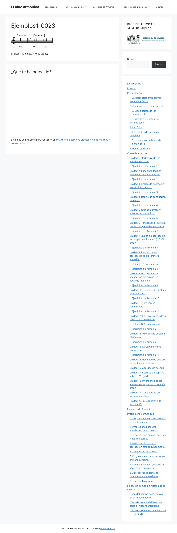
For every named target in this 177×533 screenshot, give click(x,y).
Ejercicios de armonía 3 (145, 192)
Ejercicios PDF (135, 83)
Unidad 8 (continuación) (145, 264)
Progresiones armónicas (135, 7)
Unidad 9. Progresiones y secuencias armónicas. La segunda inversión (144, 277)
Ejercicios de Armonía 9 (145, 285)
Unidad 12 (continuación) (146, 324)
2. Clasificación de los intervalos (147, 106)
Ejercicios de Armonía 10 (145, 298)
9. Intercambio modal (141, 481)
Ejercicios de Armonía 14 (145, 354)
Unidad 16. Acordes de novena (147, 368)
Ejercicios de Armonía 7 (145, 247)
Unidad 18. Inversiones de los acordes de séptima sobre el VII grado (147, 384)
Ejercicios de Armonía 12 (145, 329)
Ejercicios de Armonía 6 (145, 231)
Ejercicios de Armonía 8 (145, 268)
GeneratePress (107, 528)
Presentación (50, 7)
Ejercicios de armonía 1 (144, 166)
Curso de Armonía (75, 7)
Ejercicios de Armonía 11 (145, 311)
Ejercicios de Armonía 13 (145, 342)
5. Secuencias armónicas (143, 451)
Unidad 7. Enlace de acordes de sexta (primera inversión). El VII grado (147, 239)
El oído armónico (25, 7)
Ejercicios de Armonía (103, 7)
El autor (159, 7)
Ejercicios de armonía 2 (145, 179)
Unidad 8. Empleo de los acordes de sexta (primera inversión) (144, 256)
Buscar (131, 59)
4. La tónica (136, 127)
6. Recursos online (140, 148)
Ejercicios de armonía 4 (145, 205)
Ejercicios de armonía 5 (145, 218)
